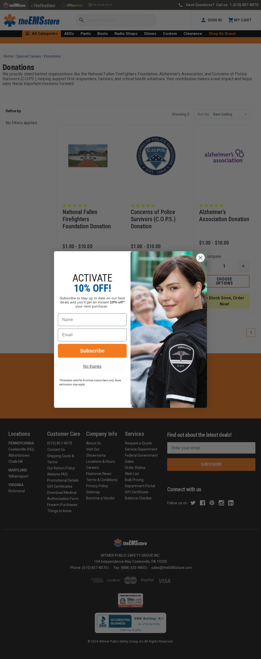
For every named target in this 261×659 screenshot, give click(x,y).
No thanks (92, 366)
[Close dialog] (200, 257)
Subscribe (92, 351)
